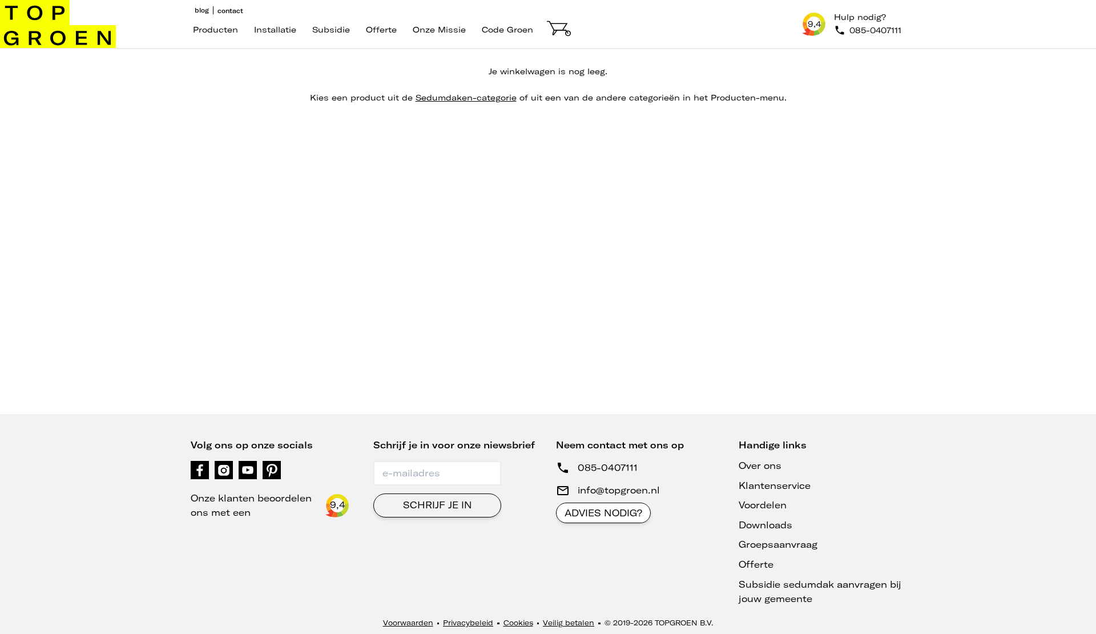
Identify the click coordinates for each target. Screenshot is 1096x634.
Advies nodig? (603, 513)
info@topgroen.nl (619, 490)
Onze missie (439, 30)
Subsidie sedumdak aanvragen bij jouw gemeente (820, 592)
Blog (202, 10)
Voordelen (763, 505)
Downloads (765, 525)
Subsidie (331, 30)
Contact (230, 11)
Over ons (760, 465)
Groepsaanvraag (778, 544)
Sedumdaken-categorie (466, 98)
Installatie (275, 30)
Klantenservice (775, 485)
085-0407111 (608, 468)
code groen (507, 30)
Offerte (381, 30)
